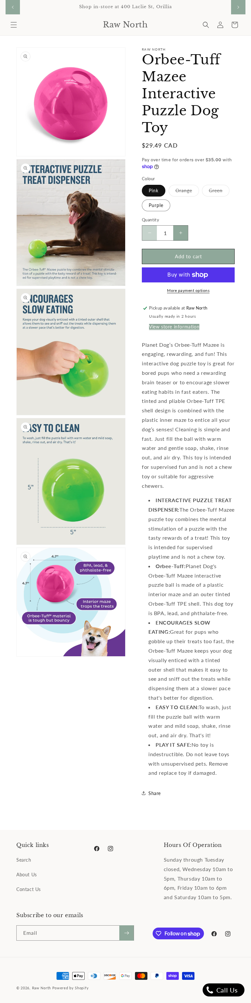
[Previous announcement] (13, 7)
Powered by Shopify (70, 988)
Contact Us (28, 889)
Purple (156, 205)
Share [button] (154, 793)
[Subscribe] (126, 933)
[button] (14, 25)
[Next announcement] (238, 7)
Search (23, 860)
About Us (26, 874)
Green (219, 192)
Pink (154, 190)
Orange (187, 192)
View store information (174, 326)
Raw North (41, 988)
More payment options (188, 290)
